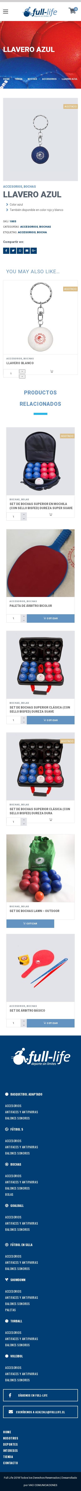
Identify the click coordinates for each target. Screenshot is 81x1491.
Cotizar (52, 618)
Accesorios (49, 79)
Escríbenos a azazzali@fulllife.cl (40, 1412)
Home (6, 79)
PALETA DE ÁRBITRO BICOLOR (31, 605)
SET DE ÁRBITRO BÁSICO (27, 1010)
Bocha (42, 232)
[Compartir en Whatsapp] (20, 251)
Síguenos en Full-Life (33, 1395)
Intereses (10, 1450)
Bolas (25, 499)
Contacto (10, 1462)
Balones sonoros (17, 1118)
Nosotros (10, 1438)
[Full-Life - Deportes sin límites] (40, 11)
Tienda (18, 79)
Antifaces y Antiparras (21, 1112)
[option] (40, 139)
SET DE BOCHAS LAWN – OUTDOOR (34, 911)
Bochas (32, 79)
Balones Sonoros (17, 1188)
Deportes (10, 1444)
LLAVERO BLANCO (20, 363)
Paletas (10, 1309)
